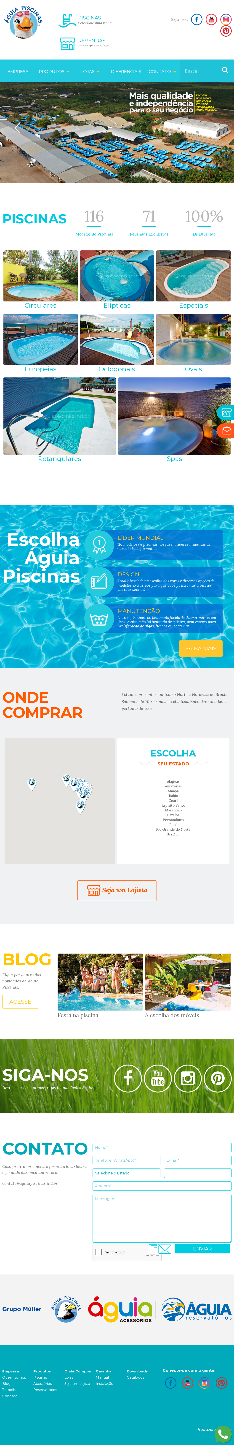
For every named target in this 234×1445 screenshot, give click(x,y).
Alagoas (173, 781)
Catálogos (135, 1377)
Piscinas (40, 1377)
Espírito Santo (173, 805)
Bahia (173, 796)
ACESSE (20, 1001)
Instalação (104, 1383)
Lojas (68, 1377)
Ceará (173, 800)
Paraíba (173, 815)
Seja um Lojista (124, 890)
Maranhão (173, 810)
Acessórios (42, 1383)
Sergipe (173, 834)
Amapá (173, 791)
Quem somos (14, 1377)
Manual (102, 1377)
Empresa (18, 71)
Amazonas (173, 786)
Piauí (173, 824)
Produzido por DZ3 (214, 1429)
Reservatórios (45, 1390)
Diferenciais (126, 71)
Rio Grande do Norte (173, 829)
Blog (6, 1383)
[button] (31, 785)
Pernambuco (173, 820)
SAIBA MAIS (200, 648)
